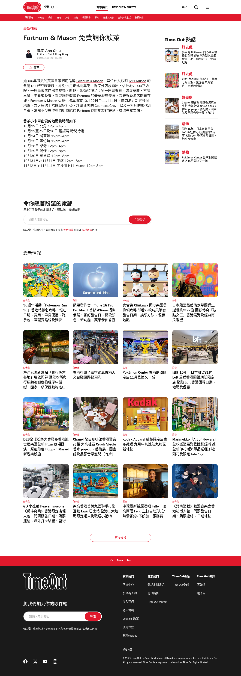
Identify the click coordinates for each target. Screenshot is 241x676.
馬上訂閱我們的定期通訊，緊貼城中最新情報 (51, 210)
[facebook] (25, 661)
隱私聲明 (128, 610)
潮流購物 (86, 18)
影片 (97, 18)
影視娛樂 (139, 18)
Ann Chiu (53, 51)
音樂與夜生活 (124, 18)
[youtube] (45, 661)
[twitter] (35, 661)
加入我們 (128, 602)
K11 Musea (137, 81)
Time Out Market (157, 602)
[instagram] (55, 661)
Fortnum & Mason (89, 81)
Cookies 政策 (131, 619)
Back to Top (124, 560)
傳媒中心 (128, 585)
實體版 (201, 585)
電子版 (201, 593)
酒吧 (59, 18)
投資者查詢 (130, 593)
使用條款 (68, 230)
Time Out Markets (124, 7)
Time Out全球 (180, 585)
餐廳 (50, 18)
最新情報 (29, 18)
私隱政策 (87, 230)
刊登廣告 (153, 593)
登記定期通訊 (155, 585)
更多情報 (120, 538)
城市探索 (102, 7)
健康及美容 (108, 18)
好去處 (41, 18)
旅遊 (76, 18)
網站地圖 (127, 650)
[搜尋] (196, 7)
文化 (67, 18)
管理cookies (130, 636)
